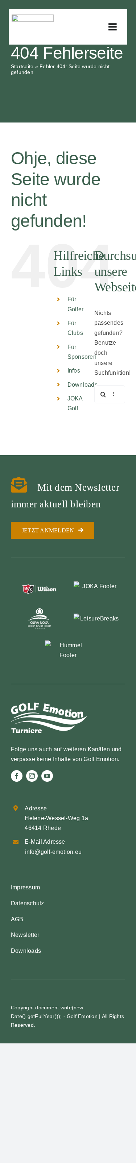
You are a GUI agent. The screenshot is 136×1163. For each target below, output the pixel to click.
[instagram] (32, 776)
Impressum (25, 887)
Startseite (22, 66)
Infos (73, 370)
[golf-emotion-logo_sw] (33, 17)
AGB (17, 919)
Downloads (82, 385)
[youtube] (47, 776)
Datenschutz (27, 903)
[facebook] (16, 776)
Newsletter (25, 935)
